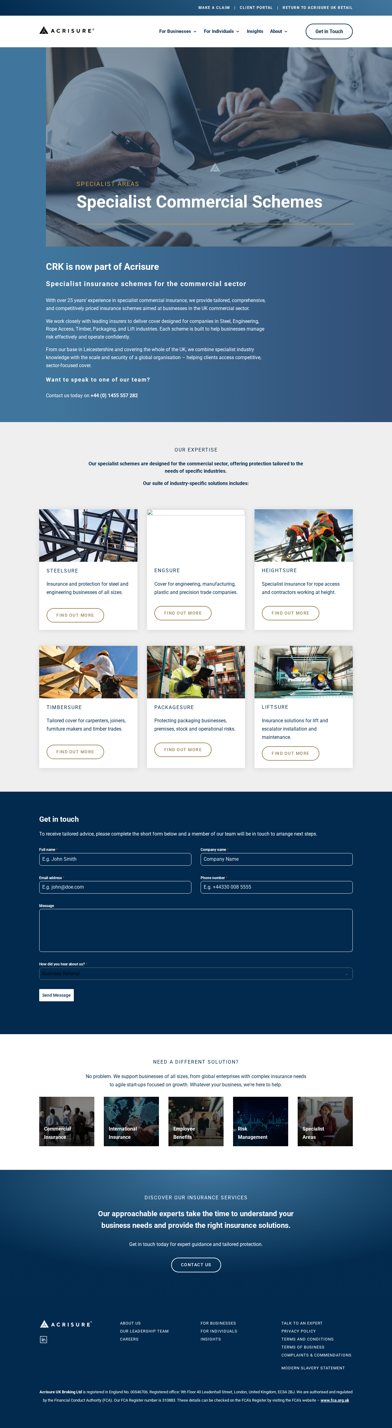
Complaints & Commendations (316, 1355)
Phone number (214, 878)
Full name (48, 850)
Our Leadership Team (144, 1331)
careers (129, 1339)
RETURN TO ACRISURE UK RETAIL (318, 8)
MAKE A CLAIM (214, 8)
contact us (196, 1264)
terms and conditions (307, 1339)
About (276, 31)
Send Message (56, 995)
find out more (75, 615)
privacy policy (298, 1331)
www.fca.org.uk (335, 1400)
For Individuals (219, 31)
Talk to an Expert (302, 1323)
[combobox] (196, 974)
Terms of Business (303, 1347)
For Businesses (175, 31)
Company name (214, 850)
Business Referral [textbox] (61, 973)
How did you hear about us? (63, 964)
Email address (51, 878)
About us (130, 1323)
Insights (255, 31)
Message (46, 906)
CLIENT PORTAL (256, 8)
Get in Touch (329, 31)
